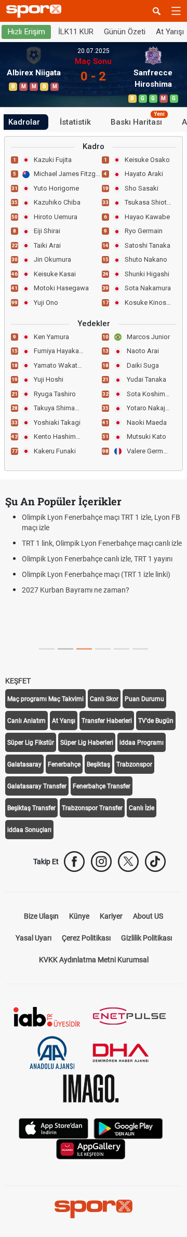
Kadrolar (24, 122)
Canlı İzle (141, 808)
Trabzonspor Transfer (92, 808)
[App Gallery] (91, 1148)
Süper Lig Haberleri (86, 742)
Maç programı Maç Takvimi (45, 699)
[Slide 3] (103, 649)
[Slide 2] (84, 649)
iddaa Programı (141, 742)
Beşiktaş (98, 764)
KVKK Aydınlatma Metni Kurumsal (94, 960)
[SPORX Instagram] (101, 861)
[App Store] (53, 1128)
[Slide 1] (65, 649)
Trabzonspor (134, 764)
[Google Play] (128, 1128)
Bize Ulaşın (41, 916)
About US (148, 916)
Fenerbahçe (64, 764)
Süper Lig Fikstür (30, 742)
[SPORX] (93, 1208)
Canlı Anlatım (26, 720)
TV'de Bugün (155, 720)
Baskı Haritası (138, 120)
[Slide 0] (47, 649)
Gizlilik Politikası (146, 938)
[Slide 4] (121, 649)
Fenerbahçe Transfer (101, 786)
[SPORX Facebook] (74, 861)
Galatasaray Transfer (36, 786)
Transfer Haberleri (107, 720)
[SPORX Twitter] (128, 861)
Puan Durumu (144, 699)
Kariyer (111, 916)
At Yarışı (63, 720)
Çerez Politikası (86, 938)
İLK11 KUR (76, 31)
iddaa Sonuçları (29, 829)
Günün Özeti (124, 31)
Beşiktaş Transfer (31, 808)
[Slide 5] (140, 649)
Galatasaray (24, 764)
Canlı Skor (104, 699)
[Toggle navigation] (176, 11)
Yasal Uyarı (33, 938)
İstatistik (75, 122)
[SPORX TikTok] (155, 861)
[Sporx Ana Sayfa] (35, 11)
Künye (79, 916)
